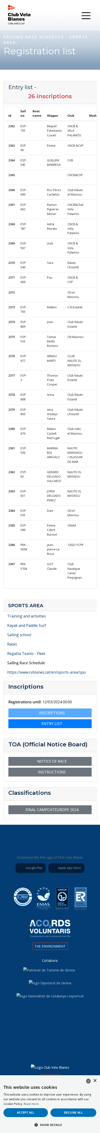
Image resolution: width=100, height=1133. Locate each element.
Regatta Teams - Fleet (26, 653)
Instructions (51, 772)
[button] (50, 1125)
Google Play (33, 868)
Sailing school (19, 634)
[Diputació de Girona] (50, 982)
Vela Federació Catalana (75, 1014)
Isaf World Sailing (49, 1014)
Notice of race (51, 761)
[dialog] (50, 1104)
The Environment (50, 946)
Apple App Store (69, 868)
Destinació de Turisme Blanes (63, 1039)
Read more (31, 1104)
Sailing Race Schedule (26, 662)
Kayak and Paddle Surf (26, 625)
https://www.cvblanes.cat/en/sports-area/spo (46, 672)
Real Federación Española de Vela (37, 1039)
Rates (12, 644)
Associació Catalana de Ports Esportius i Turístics (23, 1014)
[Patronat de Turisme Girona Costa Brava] (49, 969)
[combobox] (88, 1081)
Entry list (51, 723)
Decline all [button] (73, 1113)
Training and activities (26, 616)
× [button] (95, 1080)
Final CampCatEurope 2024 (51, 809)
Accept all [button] (25, 1113)
